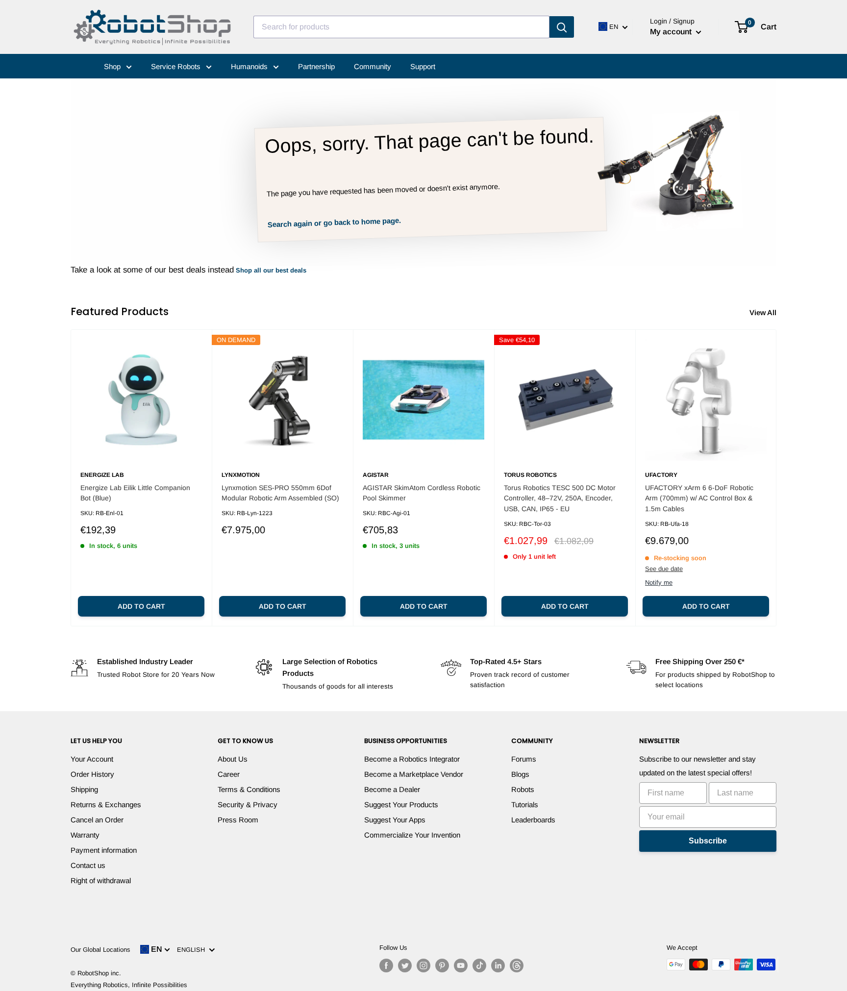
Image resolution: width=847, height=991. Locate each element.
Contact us (88, 865)
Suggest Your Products (401, 804)
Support (422, 66)
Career (229, 774)
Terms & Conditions (249, 789)
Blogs (520, 774)
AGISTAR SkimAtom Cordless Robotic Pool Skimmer (421, 493)
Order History (92, 774)
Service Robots (176, 66)
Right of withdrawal (101, 880)
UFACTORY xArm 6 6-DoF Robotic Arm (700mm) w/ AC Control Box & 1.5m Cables (699, 498)
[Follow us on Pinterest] (442, 965)
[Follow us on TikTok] (479, 965)
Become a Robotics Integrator (412, 759)
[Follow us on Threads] (516, 965)
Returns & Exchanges (106, 804)
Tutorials (524, 804)
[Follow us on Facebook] (386, 965)
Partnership (316, 66)
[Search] (561, 27)
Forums (523, 759)
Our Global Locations (100, 949)
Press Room (238, 820)
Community (372, 66)
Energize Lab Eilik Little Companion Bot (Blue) (135, 493)
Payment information (104, 850)
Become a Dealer (392, 789)
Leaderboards (533, 820)
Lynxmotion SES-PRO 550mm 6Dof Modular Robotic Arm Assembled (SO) (280, 493)
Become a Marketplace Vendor (413, 774)
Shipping (84, 789)
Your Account (92, 759)
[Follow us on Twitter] (405, 965)
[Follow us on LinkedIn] (498, 965)
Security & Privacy (247, 804)
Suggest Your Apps (394, 820)
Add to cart (141, 606)
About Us (233, 759)
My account (672, 31)
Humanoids (250, 66)
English (193, 949)
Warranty (85, 835)
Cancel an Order (97, 820)
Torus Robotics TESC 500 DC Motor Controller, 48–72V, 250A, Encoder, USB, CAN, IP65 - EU (560, 498)
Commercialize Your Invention (412, 835)
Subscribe (708, 841)
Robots (522, 789)
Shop (113, 66)
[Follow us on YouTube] (461, 965)
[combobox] (401, 27)
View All (763, 312)
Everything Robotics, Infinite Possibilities (129, 985)
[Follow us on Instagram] (423, 965)
